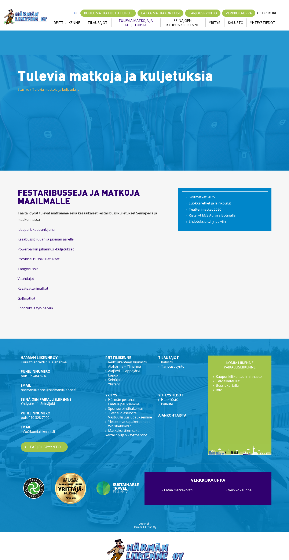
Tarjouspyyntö (203, 13)
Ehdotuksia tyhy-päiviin (207, 221)
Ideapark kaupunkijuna (36, 229)
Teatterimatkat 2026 (205, 209)
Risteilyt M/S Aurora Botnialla (212, 215)
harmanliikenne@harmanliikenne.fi (48, 390)
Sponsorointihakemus (125, 408)
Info (219, 390)
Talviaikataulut (227, 381)
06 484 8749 (38, 376)
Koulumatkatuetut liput (108, 13)
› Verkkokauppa (239, 490)
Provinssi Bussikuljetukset (38, 259)
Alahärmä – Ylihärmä (124, 366)
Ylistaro (114, 384)
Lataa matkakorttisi (160, 13)
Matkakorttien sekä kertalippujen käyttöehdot (126, 432)
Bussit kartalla (227, 385)
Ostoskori (266, 13)
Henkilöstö (169, 399)
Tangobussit (28, 269)
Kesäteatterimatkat (33, 288)
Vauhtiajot (26, 278)
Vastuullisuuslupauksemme (130, 417)
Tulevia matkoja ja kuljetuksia (135, 22)
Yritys (214, 22)
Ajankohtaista (172, 415)
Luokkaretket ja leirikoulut (210, 203)
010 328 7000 (39, 417)
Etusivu (23, 89)
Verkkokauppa (239, 13)
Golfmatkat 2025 (202, 197)
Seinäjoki (115, 379)
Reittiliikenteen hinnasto (127, 362)
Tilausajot (97, 22)
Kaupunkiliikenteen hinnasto (239, 376)
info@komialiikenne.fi (38, 431)
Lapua (113, 375)
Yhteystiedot (262, 22)
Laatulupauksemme (124, 404)
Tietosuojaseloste (122, 413)
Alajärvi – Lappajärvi (124, 370)
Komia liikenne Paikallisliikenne (240, 365)
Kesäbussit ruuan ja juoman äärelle (46, 239)
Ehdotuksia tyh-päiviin (35, 308)
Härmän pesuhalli (122, 399)
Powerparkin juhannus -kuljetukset (46, 249)
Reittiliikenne (67, 22)
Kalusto (235, 22)
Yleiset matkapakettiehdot (129, 421)
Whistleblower (119, 426)
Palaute (167, 404)
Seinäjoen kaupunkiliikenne (182, 22)
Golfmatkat (26, 298)
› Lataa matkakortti (177, 490)
